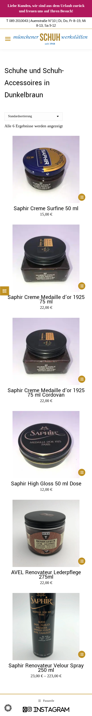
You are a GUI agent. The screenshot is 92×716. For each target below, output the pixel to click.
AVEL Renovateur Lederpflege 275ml (46, 575)
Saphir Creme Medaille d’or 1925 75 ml (46, 299)
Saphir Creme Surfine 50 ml (46, 208)
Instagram (50, 709)
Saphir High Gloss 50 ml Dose (46, 483)
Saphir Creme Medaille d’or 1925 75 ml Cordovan (46, 393)
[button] (8, 708)
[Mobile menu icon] (7, 39)
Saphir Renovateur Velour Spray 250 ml (46, 668)
